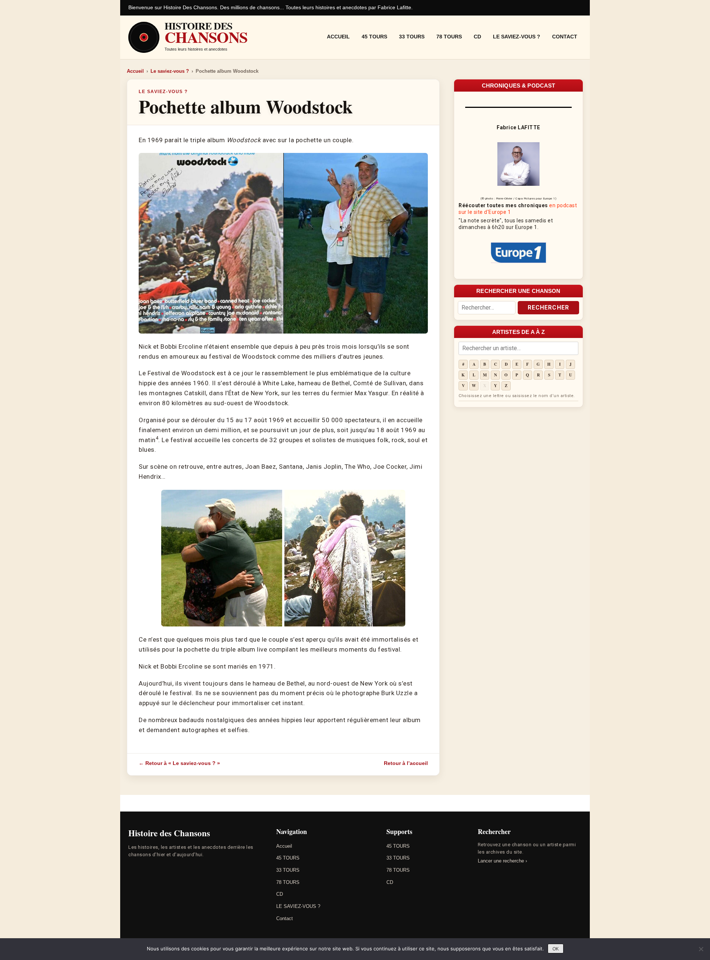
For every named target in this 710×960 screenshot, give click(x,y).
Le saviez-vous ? (170, 71)
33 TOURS (412, 37)
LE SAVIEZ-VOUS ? (516, 37)
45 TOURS (374, 37)
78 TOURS (449, 37)
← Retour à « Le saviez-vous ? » (179, 763)
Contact (564, 37)
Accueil (338, 37)
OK (555, 949)
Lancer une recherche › (502, 861)
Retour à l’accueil (406, 763)
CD (477, 37)
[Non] (700, 949)
